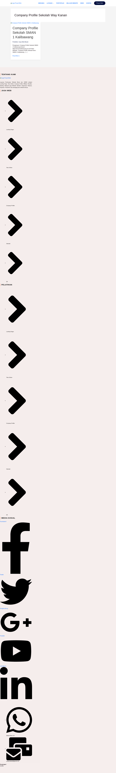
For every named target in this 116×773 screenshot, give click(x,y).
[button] (53, 3)
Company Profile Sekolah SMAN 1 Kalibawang (25, 32)
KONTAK (88, 3)
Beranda (41, 3)
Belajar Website (72, 3)
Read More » (16, 56)
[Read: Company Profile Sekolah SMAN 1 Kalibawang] (25, 23)
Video (82, 3)
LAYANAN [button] (49, 3)
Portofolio (60, 3)
